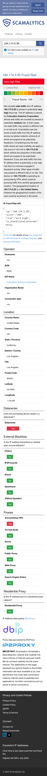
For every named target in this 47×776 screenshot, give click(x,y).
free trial (33, 238)
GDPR (6, 708)
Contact (28, 33)
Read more (38, 10)
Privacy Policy (9, 700)
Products (9, 33)
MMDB (10, 53)
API (33, 49)
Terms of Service (10, 712)
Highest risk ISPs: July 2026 (16, 757)
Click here (8, 234)
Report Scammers (11, 730)
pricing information (11, 241)
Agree (38, 4)
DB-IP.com (30, 618)
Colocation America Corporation (22, 282)
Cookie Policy (9, 704)
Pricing (19, 33)
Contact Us (8, 726)
